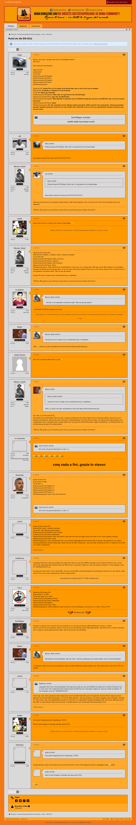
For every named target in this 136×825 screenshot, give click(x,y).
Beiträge (13, 72)
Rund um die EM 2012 (20, 38)
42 (124, 136)
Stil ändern (106, 819)
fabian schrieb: (50, 389)
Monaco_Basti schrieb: (52, 297)
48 (124, 354)
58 (124, 715)
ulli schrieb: (49, 174)
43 (124, 166)
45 (124, 247)
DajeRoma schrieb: (45, 683)
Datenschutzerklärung (12, 819)
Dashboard (36, 26)
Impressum (24, 819)
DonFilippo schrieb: (81, 117)
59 (124, 744)
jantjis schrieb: (50, 752)
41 (124, 54)
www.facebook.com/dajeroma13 (70, 578)
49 (124, 381)
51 (124, 474)
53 (124, 558)
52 (124, 521)
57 (124, 676)
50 (124, 438)
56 (124, 646)
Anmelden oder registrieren (13, 2)
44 (124, 218)
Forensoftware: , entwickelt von (68, 822)
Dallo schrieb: (49, 143)
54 (124, 587)
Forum (11, 26)
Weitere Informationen (100, 44)
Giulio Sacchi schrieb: (46, 446)
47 (124, 326)
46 (124, 289)
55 (124, 620)
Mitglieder (23, 26)
